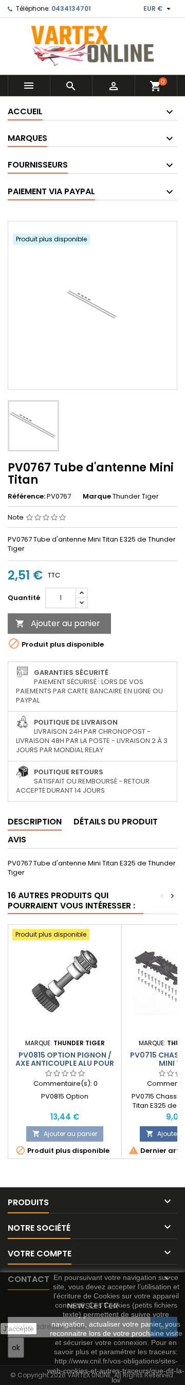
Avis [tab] (17, 839)
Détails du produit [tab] (115, 822)
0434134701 (71, 8)
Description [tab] (35, 822)
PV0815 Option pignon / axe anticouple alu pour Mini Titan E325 (64, 1063)
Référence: (26, 496)
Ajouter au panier (57, 623)
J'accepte (18, 1329)
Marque (97, 496)
